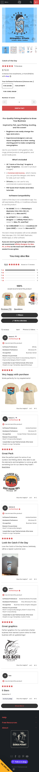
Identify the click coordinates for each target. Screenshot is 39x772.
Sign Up (26, 397)
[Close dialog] (38, 376)
